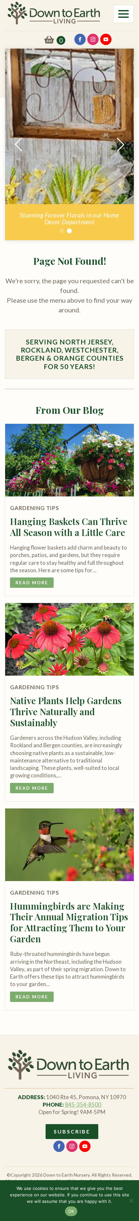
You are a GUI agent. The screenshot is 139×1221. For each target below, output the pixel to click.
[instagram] (93, 39)
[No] (131, 1200)
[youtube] (106, 39)
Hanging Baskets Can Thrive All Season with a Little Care (68, 527)
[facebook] (80, 39)
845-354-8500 (83, 1104)
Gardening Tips (34, 508)
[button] (18, 144)
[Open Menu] (123, 14)
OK (71, 1211)
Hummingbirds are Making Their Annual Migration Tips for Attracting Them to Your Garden (69, 922)
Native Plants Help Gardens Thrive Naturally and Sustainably (66, 711)
